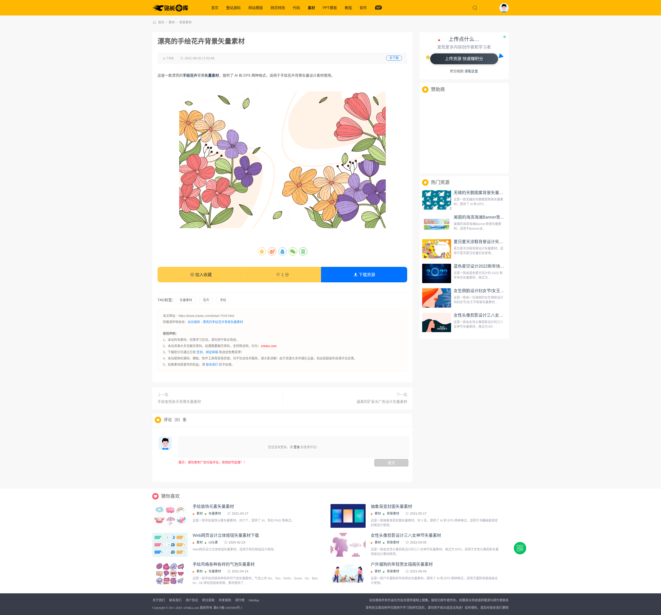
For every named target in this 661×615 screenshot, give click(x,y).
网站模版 (255, 8)
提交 (391, 463)
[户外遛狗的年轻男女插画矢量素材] (348, 574)
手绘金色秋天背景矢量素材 (179, 402)
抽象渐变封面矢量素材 (391, 506)
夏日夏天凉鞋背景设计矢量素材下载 (487, 241)
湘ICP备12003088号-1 (227, 607)
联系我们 (212, 364)
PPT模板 (330, 8)
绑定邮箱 (212, 352)
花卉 (206, 300)
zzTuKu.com (191, 607)
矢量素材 (186, 300)
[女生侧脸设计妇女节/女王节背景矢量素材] (436, 298)
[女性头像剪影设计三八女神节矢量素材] (436, 322)
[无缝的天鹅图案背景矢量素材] (436, 200)
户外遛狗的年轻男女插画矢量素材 (402, 564)
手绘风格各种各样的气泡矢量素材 (224, 564)
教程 (348, 8)
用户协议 (192, 600)
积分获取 (208, 600)
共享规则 (225, 600)
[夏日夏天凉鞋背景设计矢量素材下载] (436, 249)
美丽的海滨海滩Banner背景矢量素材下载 (491, 217)
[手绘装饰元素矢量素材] (169, 516)
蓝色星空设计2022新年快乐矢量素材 (487, 266)
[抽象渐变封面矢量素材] (348, 516)
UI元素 (213, 542)
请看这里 (471, 71)
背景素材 (185, 22)
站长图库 (194, 322)
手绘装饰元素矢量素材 (213, 506)
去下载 (394, 58)
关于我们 (159, 600)
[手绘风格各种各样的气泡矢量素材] (169, 574)
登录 (297, 447)
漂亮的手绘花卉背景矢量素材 (223, 322)
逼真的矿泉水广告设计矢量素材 (382, 402)
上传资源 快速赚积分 (464, 59)
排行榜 (240, 600)
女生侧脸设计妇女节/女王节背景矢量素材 (491, 291)
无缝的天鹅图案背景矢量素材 (480, 192)
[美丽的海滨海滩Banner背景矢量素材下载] (436, 224)
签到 (199, 352)
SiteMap (254, 600)
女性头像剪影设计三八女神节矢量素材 (489, 315)
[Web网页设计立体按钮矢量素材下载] (169, 545)
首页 (214, 8)
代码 (296, 8)
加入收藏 (203, 275)
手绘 (223, 300)
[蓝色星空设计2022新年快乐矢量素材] (436, 273)
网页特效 (278, 8)
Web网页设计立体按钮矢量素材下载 (226, 535)
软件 (363, 8)
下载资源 (366, 275)
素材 (311, 8)
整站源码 (233, 8)
